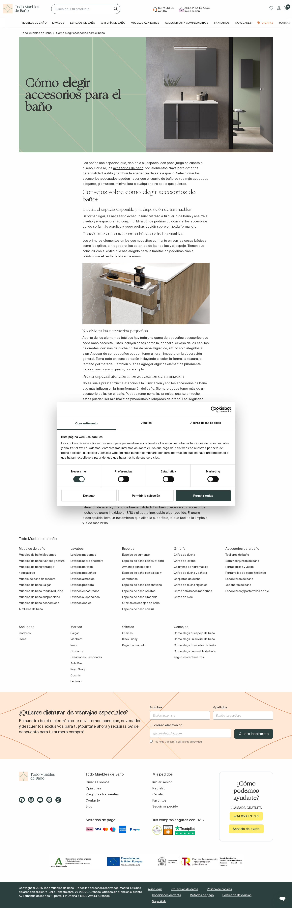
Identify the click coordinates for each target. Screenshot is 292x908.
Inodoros (25, 633)
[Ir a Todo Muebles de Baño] (46, 776)
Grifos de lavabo (185, 560)
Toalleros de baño (237, 554)
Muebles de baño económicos (39, 603)
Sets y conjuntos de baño (242, 560)
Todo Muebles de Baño (36, 33)
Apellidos (220, 707)
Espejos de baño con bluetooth (143, 560)
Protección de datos (184, 889)
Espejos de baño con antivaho (142, 584)
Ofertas (127, 633)
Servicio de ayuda (246, 829)
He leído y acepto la (178, 741)
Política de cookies (219, 889)
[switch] (123, 479)
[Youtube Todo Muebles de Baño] (41, 801)
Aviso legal (155, 889)
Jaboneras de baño (238, 584)
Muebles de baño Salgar (35, 584)
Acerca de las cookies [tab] (205, 422)
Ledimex (76, 681)
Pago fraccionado (134, 645)
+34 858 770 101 (246, 816)
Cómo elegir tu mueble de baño (195, 645)
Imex (74, 645)
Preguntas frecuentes (102, 794)
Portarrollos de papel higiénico (245, 572)
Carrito (157, 794)
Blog (89, 806)
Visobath (76, 639)
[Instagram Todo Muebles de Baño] (32, 801)
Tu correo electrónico (166, 725)
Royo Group (78, 669)
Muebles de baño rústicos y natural (42, 560)
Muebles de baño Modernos (37, 554)
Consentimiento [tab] (86, 423)
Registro (158, 788)
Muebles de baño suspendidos (39, 597)
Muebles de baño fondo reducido (41, 591)
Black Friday (129, 639)
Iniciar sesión (162, 782)
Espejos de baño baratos (139, 591)
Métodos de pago (202, 895)
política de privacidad (190, 741)
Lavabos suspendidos (85, 597)
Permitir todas (203, 495)
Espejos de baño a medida (139, 597)
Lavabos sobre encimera (87, 560)
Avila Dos (76, 663)
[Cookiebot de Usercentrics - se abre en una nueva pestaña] (213, 409)
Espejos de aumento (136, 554)
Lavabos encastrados (85, 591)
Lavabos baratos (82, 566)
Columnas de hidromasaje (191, 566)
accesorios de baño (128, 168)
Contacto (93, 800)
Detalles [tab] (146, 422)
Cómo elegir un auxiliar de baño (194, 639)
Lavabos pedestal (82, 584)
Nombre (156, 707)
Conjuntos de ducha (187, 579)
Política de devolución (236, 895)
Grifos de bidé (183, 597)
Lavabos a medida (83, 579)
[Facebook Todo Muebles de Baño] (23, 801)
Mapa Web (159, 901)
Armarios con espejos (136, 566)
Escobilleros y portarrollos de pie (247, 591)
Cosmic (76, 675)
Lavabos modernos (83, 554)
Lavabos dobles (81, 603)
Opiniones (93, 788)
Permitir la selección (146, 495)
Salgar (75, 633)
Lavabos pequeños (83, 572)
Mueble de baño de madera (37, 579)
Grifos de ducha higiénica (190, 584)
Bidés (22, 639)
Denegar (89, 495)
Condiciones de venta (166, 895)
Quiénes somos (97, 782)
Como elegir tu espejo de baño (194, 633)
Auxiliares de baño (31, 609)
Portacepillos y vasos (239, 566)
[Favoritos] (271, 8)
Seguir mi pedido (165, 806)
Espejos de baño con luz (138, 609)
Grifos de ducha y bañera (190, 572)
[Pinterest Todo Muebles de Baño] (50, 801)
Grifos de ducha (184, 554)
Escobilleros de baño (239, 579)
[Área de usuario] (278, 8)
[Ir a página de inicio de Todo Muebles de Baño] (25, 9)
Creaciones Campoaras (86, 657)
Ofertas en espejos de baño (141, 603)
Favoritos (159, 800)
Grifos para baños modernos (193, 591)
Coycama (77, 651)
